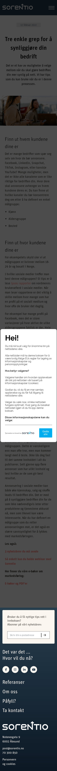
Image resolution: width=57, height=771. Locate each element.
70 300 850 (9, 753)
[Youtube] (33, 669)
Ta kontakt (13, 710)
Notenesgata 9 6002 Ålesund (11, 739)
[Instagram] (15, 669)
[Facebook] (5, 669)
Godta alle (45, 433)
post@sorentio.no (13, 748)
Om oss (9, 691)
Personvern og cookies (9, 761)
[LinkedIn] (24, 669)
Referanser (13, 682)
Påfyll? (9, 701)
